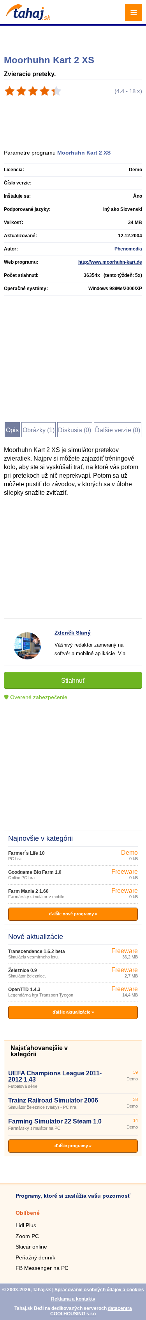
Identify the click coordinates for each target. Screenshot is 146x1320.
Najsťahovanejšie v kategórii (39, 1051)
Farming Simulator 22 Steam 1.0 (55, 1121)
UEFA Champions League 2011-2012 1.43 (55, 1076)
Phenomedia (128, 249)
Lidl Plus (26, 1225)
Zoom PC (27, 1236)
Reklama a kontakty (73, 1299)
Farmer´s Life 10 (26, 853)
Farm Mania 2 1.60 (28, 891)
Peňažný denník (35, 1257)
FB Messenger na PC (42, 1268)
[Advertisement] (74, 37)
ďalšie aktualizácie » (73, 1012)
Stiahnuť (73, 680)
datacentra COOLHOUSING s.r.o (91, 1311)
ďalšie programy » (73, 1145)
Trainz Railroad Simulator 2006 (53, 1100)
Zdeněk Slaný (73, 633)
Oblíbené (28, 1213)
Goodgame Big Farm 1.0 (35, 872)
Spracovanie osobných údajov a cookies (99, 1289)
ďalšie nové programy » (73, 913)
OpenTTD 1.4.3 (24, 989)
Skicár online (31, 1246)
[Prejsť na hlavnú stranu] (27, 18)
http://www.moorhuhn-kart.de (110, 262)
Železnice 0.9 (22, 970)
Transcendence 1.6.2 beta (36, 951)
